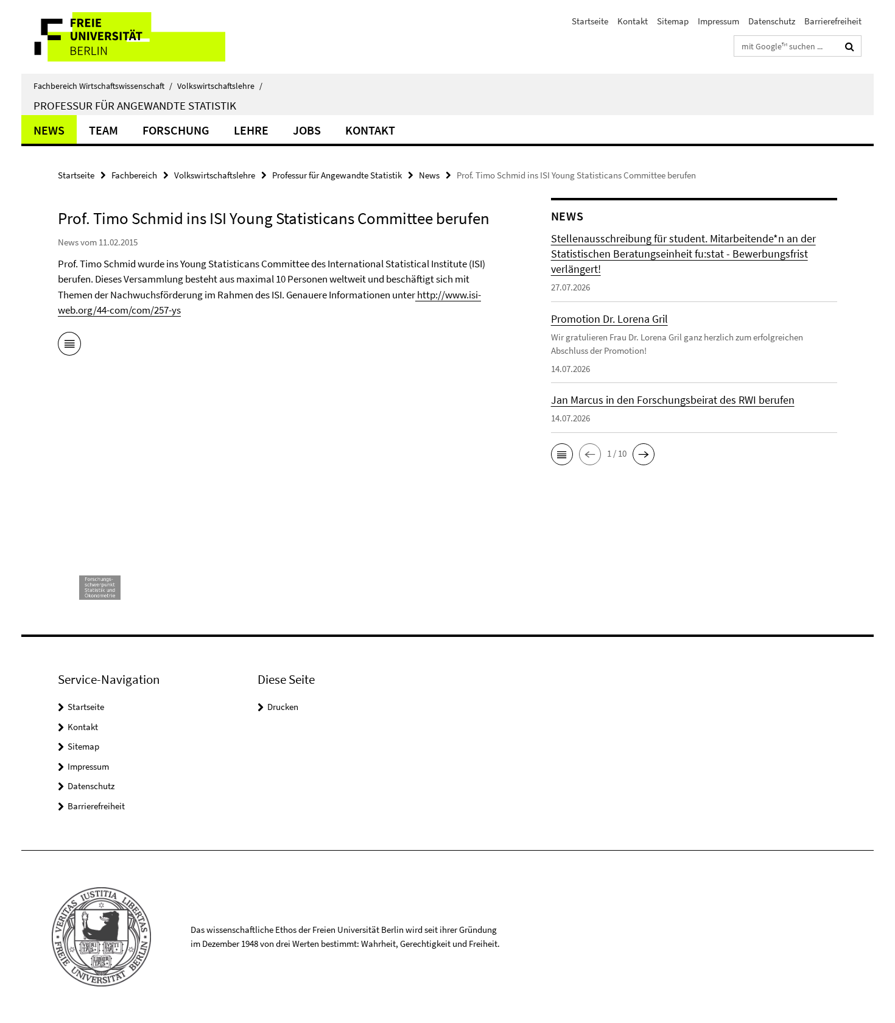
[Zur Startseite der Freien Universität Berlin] (123, 37)
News (49, 130)
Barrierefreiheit (833, 21)
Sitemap (673, 21)
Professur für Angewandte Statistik (134, 105)
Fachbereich (134, 175)
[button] (562, 454)
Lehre (251, 130)
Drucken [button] (282, 706)
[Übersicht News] (69, 346)
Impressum (718, 21)
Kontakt (632, 21)
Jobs (307, 130)
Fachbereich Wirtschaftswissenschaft (102, 86)
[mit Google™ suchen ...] (849, 46)
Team (103, 130)
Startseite (590, 21)
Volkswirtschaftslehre (219, 86)
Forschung (175, 130)
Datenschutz (771, 21)
